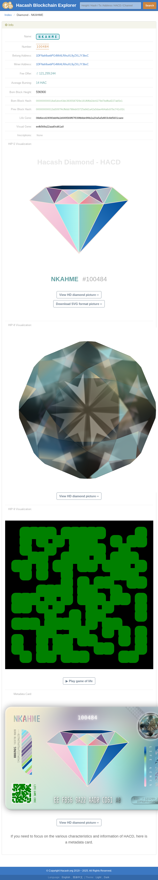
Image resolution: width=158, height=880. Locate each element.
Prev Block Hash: (21, 109)
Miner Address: (23, 64)
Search (149, 5)
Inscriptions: (24, 135)
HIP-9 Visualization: (20, 509)
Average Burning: (21, 82)
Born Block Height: (20, 92)
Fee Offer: (26, 73)
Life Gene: (26, 117)
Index (8, 15)
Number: (27, 46)
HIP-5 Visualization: (20, 143)
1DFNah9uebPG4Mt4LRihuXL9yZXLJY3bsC (62, 55)
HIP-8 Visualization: (20, 325)
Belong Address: (22, 55)
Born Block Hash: (21, 100)
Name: (28, 36)
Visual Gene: (24, 126)
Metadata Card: (23, 694)
